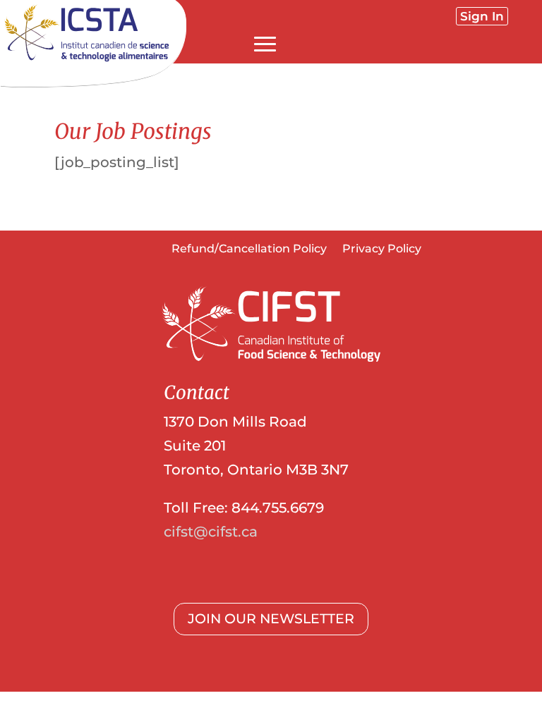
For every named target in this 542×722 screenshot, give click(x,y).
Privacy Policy (381, 249)
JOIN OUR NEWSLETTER (271, 619)
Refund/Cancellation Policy (249, 249)
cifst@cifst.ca (211, 531)
